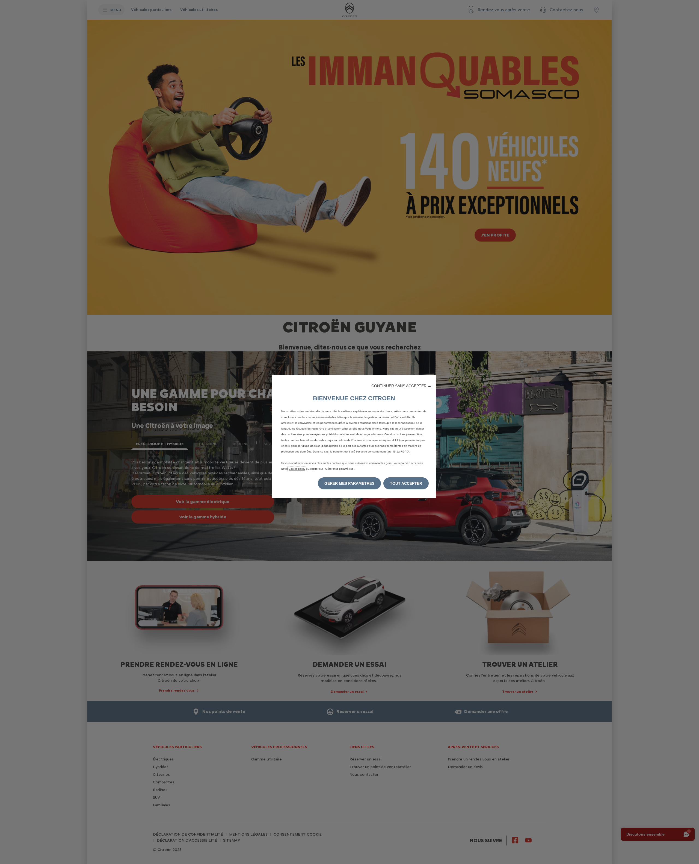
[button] (401, 386)
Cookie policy (297, 468)
